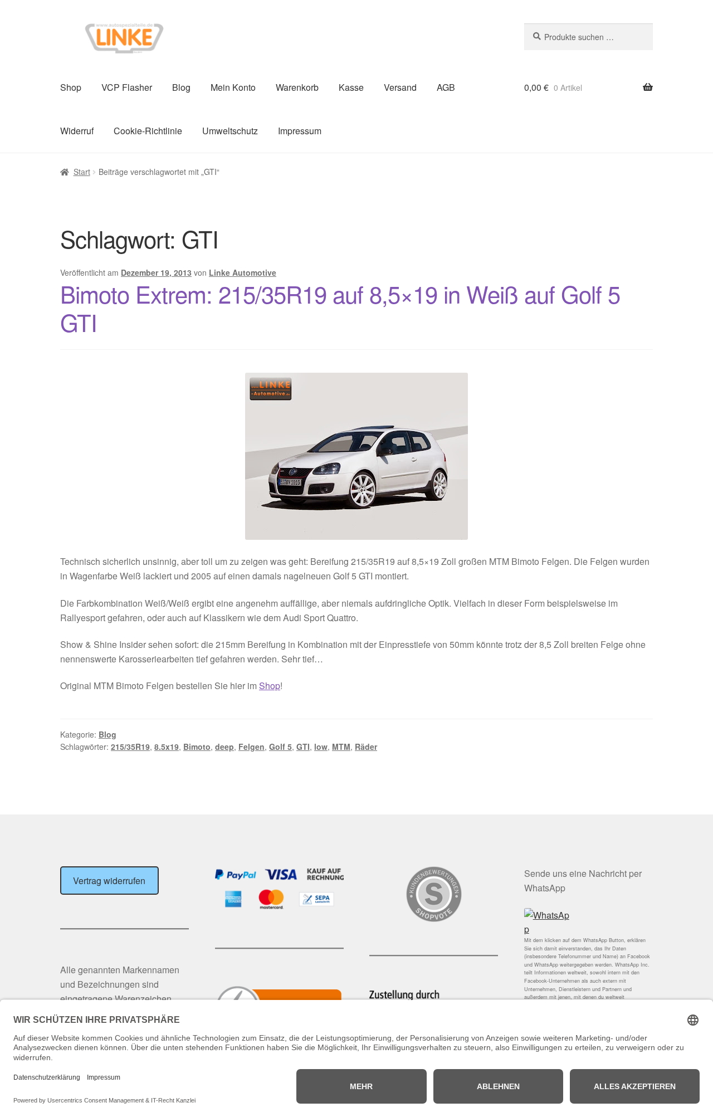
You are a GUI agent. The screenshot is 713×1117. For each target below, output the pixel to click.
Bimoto (197, 746)
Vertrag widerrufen (109, 880)
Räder (366, 746)
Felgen (251, 746)
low (321, 746)
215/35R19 (130, 746)
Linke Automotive (242, 272)
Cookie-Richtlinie (148, 130)
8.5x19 (166, 746)
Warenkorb (297, 87)
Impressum (299, 130)
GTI (303, 746)
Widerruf (77, 130)
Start (82, 171)
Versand (400, 87)
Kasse (351, 87)
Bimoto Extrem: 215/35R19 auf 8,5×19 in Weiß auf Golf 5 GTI (340, 308)
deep (224, 746)
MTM (341, 746)
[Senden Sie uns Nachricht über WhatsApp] (588, 922)
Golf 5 (280, 746)
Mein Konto (233, 87)
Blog (181, 87)
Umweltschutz (230, 130)
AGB (446, 87)
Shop (70, 87)
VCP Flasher (126, 87)
